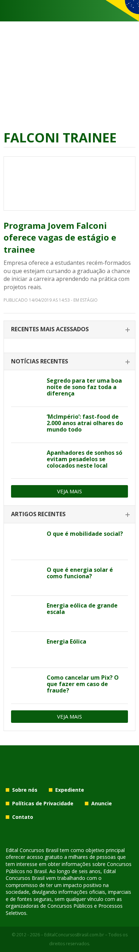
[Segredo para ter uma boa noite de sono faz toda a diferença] (26, 388)
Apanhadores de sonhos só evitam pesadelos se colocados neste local (84, 459)
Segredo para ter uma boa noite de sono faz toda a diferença (84, 387)
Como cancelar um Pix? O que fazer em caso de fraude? (83, 684)
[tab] (69, 329)
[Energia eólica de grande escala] (26, 613)
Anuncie (101, 803)
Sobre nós (24, 789)
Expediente (69, 789)
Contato (22, 817)
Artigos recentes (38, 514)
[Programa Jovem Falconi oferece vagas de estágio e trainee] (69, 183)
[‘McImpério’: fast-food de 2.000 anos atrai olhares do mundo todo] (26, 424)
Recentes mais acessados (50, 329)
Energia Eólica (66, 641)
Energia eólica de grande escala (82, 608)
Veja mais (69, 491)
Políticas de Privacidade (42, 803)
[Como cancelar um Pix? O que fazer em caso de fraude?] (26, 685)
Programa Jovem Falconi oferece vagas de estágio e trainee (60, 237)
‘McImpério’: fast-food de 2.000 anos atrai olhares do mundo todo (85, 423)
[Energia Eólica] (26, 649)
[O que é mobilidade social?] (26, 541)
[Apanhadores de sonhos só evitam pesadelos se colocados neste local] (26, 460)
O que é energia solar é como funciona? (80, 573)
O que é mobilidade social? (85, 534)
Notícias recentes (39, 361)
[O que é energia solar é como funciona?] (26, 577)
